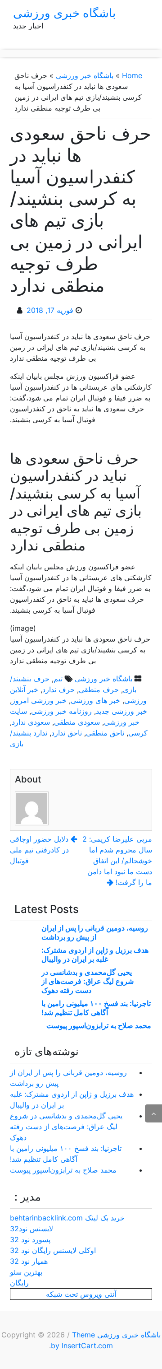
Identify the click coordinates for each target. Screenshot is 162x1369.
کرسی (138, 732)
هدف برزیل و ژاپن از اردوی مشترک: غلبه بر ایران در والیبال (94, 954)
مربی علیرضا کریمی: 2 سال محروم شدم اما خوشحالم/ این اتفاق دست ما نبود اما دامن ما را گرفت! (117, 860)
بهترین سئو (26, 1271)
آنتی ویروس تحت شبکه (81, 1294)
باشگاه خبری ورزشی (64, 13)
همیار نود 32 (29, 1261)
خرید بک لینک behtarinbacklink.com (67, 1217)
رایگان (19, 1282)
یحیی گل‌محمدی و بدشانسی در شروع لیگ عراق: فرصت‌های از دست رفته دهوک (87, 981)
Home (132, 75)
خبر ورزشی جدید (121, 711)
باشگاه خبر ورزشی (84, 75)
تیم (58, 678)
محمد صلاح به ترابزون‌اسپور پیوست (98, 1025)
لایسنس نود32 (31, 1228)
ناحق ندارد (66, 732)
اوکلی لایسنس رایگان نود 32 (53, 1250)
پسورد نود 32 (30, 1239)
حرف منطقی (99, 689)
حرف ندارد (58, 689)
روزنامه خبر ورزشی (61, 711)
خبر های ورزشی (95, 700)
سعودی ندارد (31, 721)
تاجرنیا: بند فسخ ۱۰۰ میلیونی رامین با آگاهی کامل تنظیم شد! (96, 1008)
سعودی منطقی (77, 721)
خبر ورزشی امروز (39, 700)
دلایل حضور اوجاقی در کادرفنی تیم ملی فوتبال (39, 849)
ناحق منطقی (105, 732)
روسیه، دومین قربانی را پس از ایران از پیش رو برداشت (94, 932)
